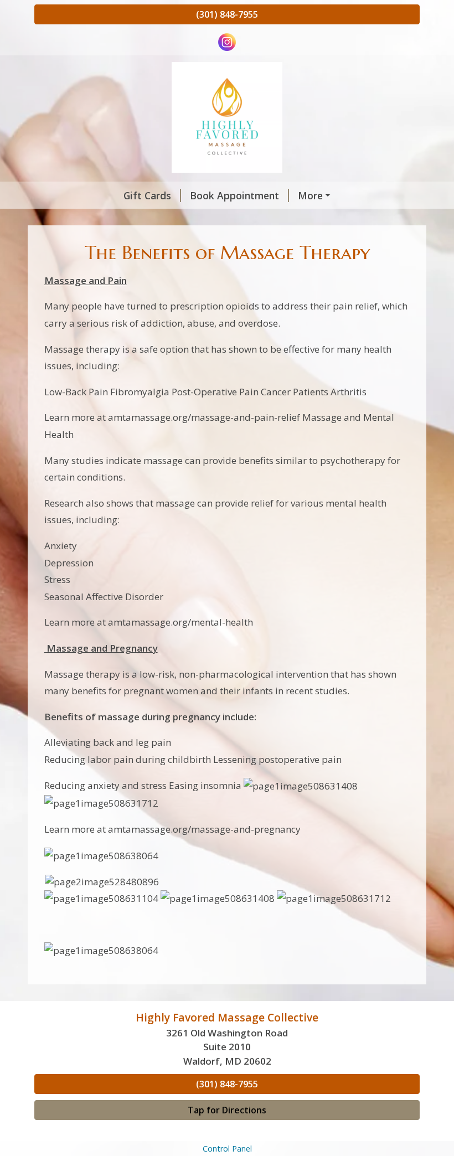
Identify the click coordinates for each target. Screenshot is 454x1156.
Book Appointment (234, 195)
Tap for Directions (227, 1110)
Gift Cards (147, 195)
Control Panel (227, 1148)
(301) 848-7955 (227, 14)
